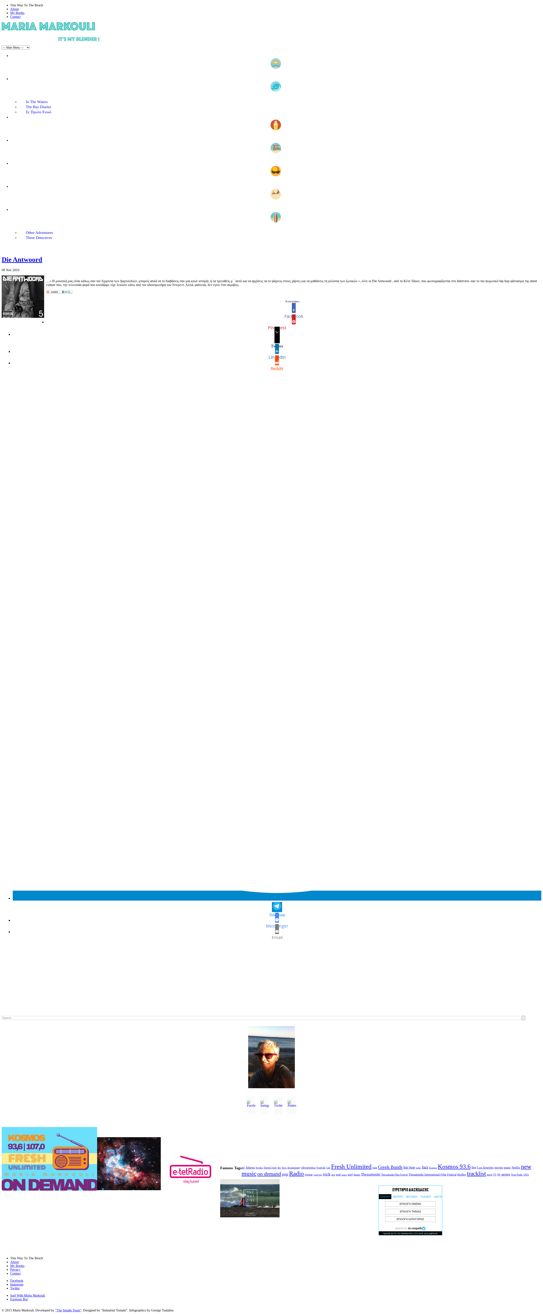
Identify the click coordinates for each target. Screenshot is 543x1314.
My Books (17, 13)
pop (285, 1174)
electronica (308, 1167)
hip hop (409, 1167)
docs (284, 1167)
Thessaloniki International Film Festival (432, 1174)
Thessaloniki (370, 1174)
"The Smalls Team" (68, 1310)
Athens (250, 1167)
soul (338, 1174)
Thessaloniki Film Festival (394, 1174)
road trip (317, 1174)
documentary (293, 1167)
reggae (309, 1174)
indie (418, 1168)
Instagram (16, 1284)
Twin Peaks (517, 1174)
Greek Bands (390, 1167)
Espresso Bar (19, 1299)
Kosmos (433, 1167)
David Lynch (270, 1167)
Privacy (15, 1269)
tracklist (476, 1173)
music (507, 1167)
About (14, 9)
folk (328, 1167)
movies (498, 1167)
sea (333, 1174)
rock (326, 1174)
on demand (269, 1174)
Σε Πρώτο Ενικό (38, 112)
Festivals (320, 1167)
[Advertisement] (129, 982)
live (474, 1167)
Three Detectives (39, 238)
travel (489, 1174)
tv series (503, 1174)
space (344, 1174)
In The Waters (37, 102)
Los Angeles (485, 1167)
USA (526, 1174)
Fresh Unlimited (351, 1166)
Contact (15, 16)
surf (350, 1174)
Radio (296, 1173)
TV (495, 1174)
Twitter (15, 1288)
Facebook (16, 1280)
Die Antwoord (22, 259)
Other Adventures (39, 232)
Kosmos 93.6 (454, 1166)
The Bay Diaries (38, 107)
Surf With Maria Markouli (27, 1295)
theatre (357, 1174)
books (259, 1167)
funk (374, 1167)
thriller (461, 1174)
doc (279, 1167)
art (243, 1167)
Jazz (425, 1167)
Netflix (516, 1167)
